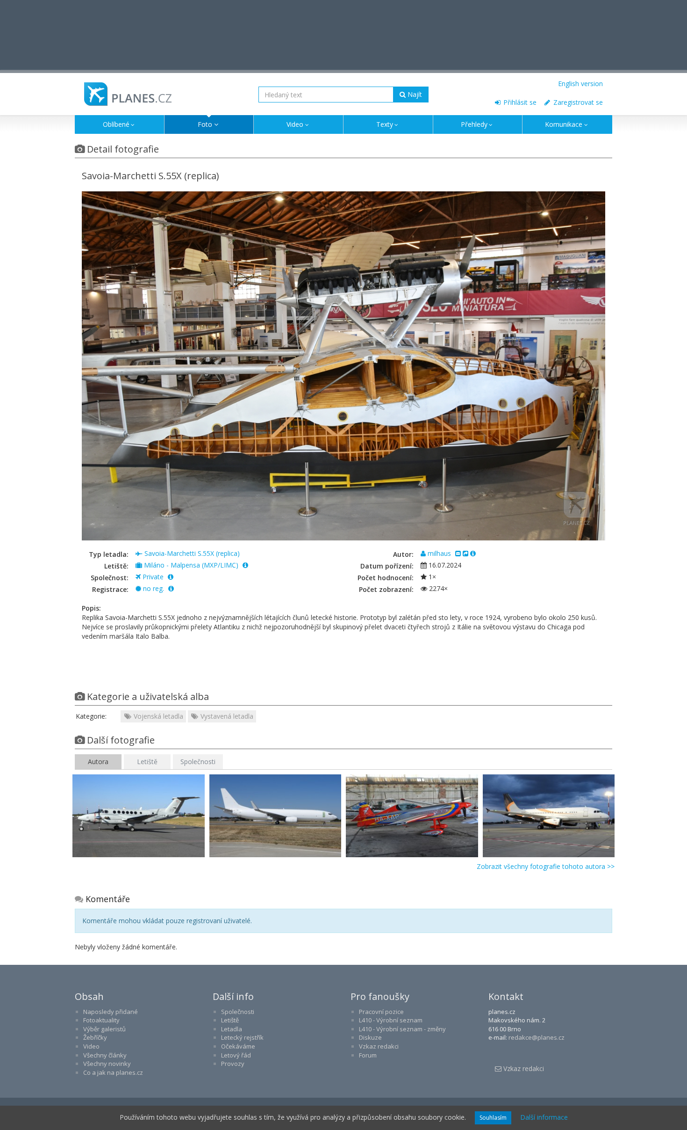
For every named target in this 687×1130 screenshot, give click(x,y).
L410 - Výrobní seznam (390, 1020)
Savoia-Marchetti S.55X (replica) (191, 553)
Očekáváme (238, 1046)
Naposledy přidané (110, 1011)
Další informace (544, 1117)
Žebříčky (95, 1037)
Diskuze (370, 1037)
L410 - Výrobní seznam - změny (402, 1029)
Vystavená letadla (226, 716)
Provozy (232, 1063)
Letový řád (236, 1055)
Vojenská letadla (157, 716)
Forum (368, 1055)
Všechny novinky (107, 1063)
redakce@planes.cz (536, 1037)
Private (153, 576)
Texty (384, 124)
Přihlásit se (519, 102)
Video (294, 124)
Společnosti (197, 761)
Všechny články (105, 1055)
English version (580, 83)
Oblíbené (116, 124)
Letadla (231, 1029)
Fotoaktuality (101, 1020)
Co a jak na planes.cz (113, 1072)
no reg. (153, 588)
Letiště (147, 761)
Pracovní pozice (381, 1011)
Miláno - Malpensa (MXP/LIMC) (191, 565)
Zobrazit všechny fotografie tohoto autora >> (546, 866)
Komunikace (563, 124)
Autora (98, 761)
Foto (205, 124)
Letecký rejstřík (242, 1037)
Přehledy (474, 124)
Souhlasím (493, 1118)
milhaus (439, 553)
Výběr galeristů (104, 1029)
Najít (414, 94)
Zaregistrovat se (577, 102)
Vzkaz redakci (379, 1046)
